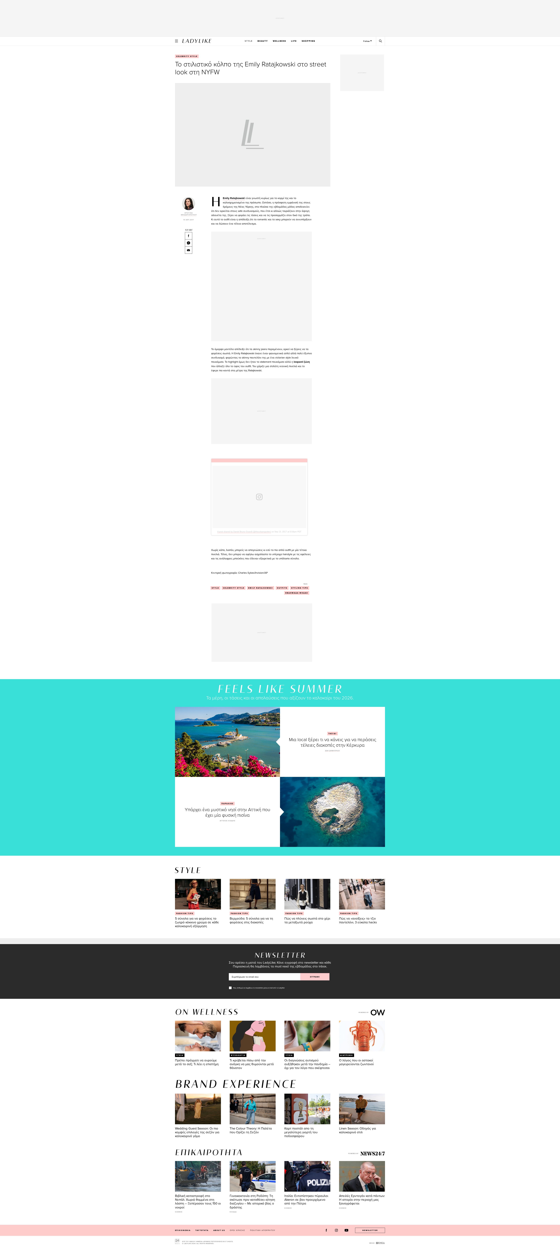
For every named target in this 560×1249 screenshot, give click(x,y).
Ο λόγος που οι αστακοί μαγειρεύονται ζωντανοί (356, 1062)
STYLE (249, 41)
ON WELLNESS (207, 1012)
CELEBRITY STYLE (186, 56)
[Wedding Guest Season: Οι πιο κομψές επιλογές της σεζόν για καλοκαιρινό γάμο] (198, 1109)
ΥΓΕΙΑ (179, 1055)
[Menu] (176, 41)
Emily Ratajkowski (234, 198)
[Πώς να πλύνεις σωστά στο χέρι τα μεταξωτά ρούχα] (307, 894)
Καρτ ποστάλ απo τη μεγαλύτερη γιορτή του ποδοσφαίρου (300, 1132)
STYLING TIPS (299, 588)
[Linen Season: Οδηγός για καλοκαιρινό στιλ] (362, 1109)
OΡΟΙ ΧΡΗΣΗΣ (237, 1230)
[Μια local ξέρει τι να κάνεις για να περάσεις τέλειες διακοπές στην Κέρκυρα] (227, 742)
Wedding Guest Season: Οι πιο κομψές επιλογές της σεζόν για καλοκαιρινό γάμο (197, 1132)
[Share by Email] (188, 250)
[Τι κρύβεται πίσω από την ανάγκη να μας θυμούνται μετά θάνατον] (253, 1036)
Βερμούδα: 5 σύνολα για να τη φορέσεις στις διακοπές (251, 920)
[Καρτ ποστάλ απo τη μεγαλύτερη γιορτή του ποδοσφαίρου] (307, 1109)
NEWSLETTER (370, 1230)
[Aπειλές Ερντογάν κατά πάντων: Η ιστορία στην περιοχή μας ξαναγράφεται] (362, 1176)
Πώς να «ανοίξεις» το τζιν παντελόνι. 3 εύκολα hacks (358, 920)
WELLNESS (279, 41)
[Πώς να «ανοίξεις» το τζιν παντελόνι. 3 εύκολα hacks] (362, 894)
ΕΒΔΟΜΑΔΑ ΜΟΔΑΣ (296, 593)
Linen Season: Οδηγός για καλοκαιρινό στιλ (357, 1130)
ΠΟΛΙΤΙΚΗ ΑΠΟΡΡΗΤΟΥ (262, 1230)
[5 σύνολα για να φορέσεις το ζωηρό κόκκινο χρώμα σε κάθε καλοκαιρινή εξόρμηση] (198, 894)
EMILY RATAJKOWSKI (260, 588)
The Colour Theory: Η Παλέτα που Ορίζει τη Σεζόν (251, 1130)
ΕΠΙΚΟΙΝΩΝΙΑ (182, 1230)
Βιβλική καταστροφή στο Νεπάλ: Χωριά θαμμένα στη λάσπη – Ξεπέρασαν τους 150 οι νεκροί (198, 1201)
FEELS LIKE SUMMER (280, 690)
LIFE (294, 41)
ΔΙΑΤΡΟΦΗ (346, 1055)
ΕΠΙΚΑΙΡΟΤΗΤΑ (209, 1153)
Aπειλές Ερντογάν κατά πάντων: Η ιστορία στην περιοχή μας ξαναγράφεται (362, 1199)
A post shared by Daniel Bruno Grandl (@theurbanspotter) (244, 531)
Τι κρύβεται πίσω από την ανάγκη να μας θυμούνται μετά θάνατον (252, 1064)
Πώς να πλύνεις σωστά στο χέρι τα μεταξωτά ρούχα (307, 920)
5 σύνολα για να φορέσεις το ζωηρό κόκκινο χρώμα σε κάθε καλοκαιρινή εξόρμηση (197, 922)
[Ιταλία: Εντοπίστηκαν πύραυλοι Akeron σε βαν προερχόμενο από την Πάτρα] (307, 1176)
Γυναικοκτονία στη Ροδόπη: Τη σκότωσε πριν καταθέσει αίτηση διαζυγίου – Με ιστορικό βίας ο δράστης (252, 1201)
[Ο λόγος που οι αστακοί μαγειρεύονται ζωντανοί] (362, 1036)
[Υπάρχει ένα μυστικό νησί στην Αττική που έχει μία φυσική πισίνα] (332, 812)
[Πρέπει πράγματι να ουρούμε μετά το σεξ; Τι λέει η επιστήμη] (198, 1036)
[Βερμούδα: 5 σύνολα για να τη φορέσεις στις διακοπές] (253, 894)
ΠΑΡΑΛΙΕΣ (227, 803)
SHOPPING (308, 41)
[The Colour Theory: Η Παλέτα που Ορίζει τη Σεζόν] (253, 1109)
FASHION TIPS (184, 913)
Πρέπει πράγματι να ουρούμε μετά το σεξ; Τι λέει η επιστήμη (197, 1062)
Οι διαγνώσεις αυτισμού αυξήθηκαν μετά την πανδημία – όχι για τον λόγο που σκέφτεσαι (307, 1064)
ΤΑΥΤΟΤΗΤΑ (201, 1230)
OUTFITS (282, 588)
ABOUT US (219, 1230)
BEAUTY (263, 41)
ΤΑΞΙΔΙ (332, 733)
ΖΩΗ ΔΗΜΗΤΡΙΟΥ (332, 751)
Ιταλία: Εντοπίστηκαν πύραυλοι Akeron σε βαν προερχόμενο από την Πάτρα (306, 1199)
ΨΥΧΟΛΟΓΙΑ (238, 1055)
